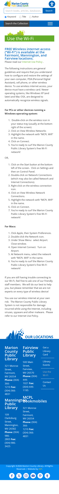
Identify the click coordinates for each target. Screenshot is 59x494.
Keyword (11, 16)
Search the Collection (16, 23)
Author (35, 16)
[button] (52, 2)
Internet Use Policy (32, 61)
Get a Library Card (47, 351)
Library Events (47, 363)
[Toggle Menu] (50, 23)
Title (24, 16)
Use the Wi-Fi (47, 373)
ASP (40, 469)
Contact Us (47, 383)
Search (49, 10)
